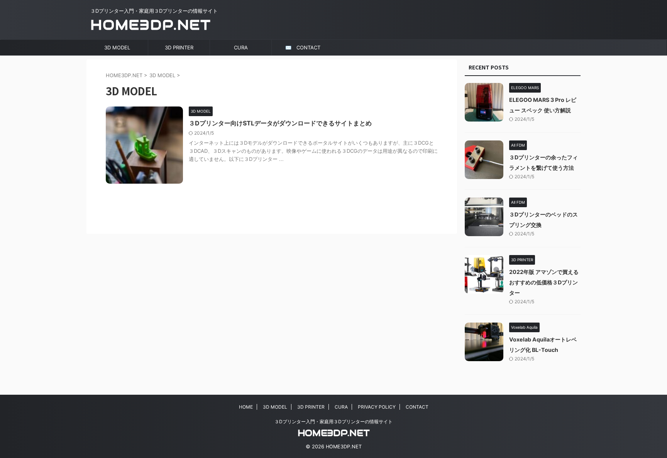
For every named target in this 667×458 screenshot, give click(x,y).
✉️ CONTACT (302, 47)
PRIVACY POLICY (377, 407)
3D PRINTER (179, 47)
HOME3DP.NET (150, 25)
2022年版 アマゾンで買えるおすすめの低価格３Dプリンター (544, 282)
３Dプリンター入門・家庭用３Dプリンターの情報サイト (333, 421)
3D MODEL (117, 47)
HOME (246, 407)
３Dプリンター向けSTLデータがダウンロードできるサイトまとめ (280, 123)
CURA (241, 47)
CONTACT (417, 407)
